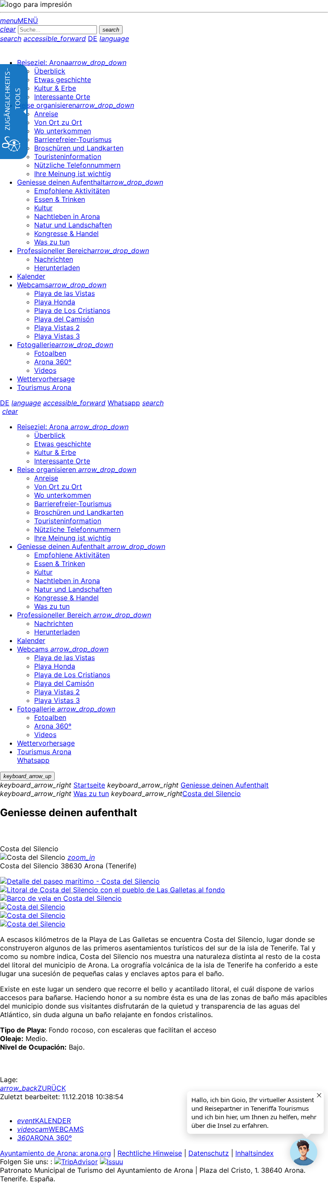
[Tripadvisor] (76, 1161)
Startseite (89, 785)
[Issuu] (111, 1161)
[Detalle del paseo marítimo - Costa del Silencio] (80, 881)
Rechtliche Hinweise (149, 1153)
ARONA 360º (44, 1137)
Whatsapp (124, 402)
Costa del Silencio (211, 793)
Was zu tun (91, 793)
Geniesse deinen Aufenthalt (225, 785)
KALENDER (44, 1120)
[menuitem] (71, 62)
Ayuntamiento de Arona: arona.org (55, 1153)
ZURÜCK (33, 1088)
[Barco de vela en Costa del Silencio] (61, 898)
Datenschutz (208, 1153)
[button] (303, 1152)
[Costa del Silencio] (32, 907)
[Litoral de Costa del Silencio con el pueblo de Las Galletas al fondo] (112, 889)
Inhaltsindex (254, 1153)
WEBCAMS (50, 1129)
